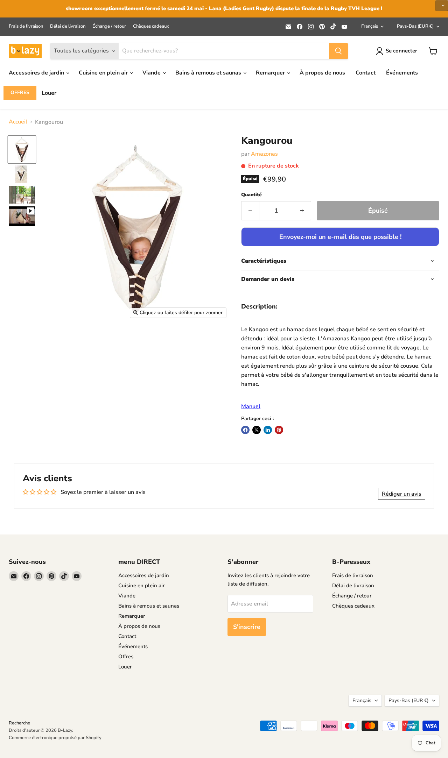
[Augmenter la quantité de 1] (302, 210)
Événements (402, 73)
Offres (19, 92)
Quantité (251, 195)
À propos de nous (322, 73)
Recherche (19, 723)
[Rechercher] (338, 51)
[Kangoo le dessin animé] (22, 149)
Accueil (18, 122)
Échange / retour (109, 26)
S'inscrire (246, 627)
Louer (49, 93)
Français (369, 26)
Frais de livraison (26, 26)
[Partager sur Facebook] (245, 430)
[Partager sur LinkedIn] (268, 430)
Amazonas (264, 154)
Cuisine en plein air (104, 73)
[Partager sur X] (256, 430)
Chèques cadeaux (151, 26)
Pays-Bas (415, 26)
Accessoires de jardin (37, 73)
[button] (401, 494)
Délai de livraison (67, 26)
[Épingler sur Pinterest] (279, 430)
